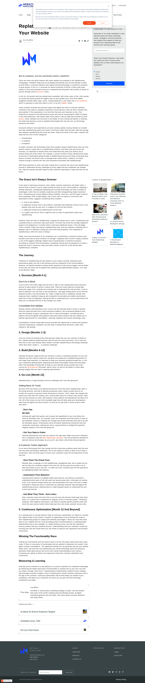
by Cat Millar (28, 40)
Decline (103, 23)
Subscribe (122, 5)
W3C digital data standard (53, 438)
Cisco (21, 119)
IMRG (65, 103)
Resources (98, 648)
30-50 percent (32, 367)
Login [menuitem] (116, 652)
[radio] (109, 72)
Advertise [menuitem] (76, 652)
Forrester (39, 92)
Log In (113, 5)
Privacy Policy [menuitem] (121, 679)
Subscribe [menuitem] (118, 655)
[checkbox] (109, 75)
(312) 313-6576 (33, 659)
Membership (119, 648)
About (75, 648)
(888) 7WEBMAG (34, 657)
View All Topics (117, 15)
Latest (21, 15)
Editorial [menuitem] (75, 655)
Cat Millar (34, 587)
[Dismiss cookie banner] (108, 6)
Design (29, 15)
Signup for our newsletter (28, 672)
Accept (89, 23)
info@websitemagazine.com (37, 655)
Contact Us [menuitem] (76, 659)
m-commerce (82, 101)
